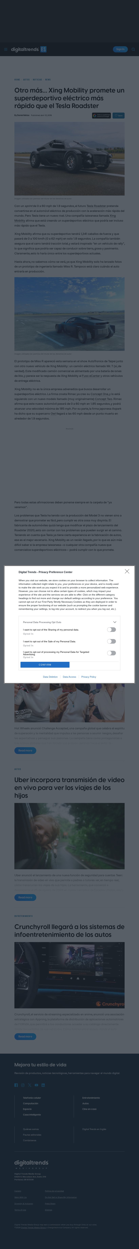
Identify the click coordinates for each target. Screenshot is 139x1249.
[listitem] (69, 622)
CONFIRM (45, 665)
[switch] (111, 629)
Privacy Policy (88, 676)
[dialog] (69, 624)
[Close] (128, 572)
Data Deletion (50, 676)
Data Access (69, 676)
